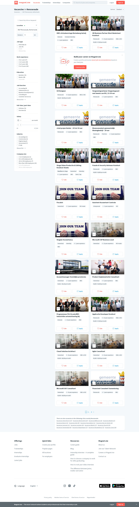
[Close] (136, 504)
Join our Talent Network (107, 449)
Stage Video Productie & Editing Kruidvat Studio (69, 166)
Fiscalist (60, 202)
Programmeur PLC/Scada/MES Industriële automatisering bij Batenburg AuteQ (68, 315)
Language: (21, 486)
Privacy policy (48, 497)
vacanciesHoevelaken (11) (87, 423)
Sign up (120, 3)
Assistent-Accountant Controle (104, 202)
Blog (72, 449)
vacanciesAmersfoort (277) (64, 421)
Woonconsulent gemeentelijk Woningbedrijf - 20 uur (103, 129)
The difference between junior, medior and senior (81, 469)
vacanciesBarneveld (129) (80, 421)
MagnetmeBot (91, 497)
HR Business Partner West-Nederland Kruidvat (106, 34)
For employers (47, 456)
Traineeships (46, 3)
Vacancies (36, 3)
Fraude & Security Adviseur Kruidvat (106, 165)
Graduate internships (21, 456)
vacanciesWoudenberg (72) (96, 427)
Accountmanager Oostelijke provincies (71, 277)
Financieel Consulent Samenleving (105, 388)
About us (101, 445)
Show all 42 (20, 148)
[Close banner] (122, 55)
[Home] (22, 2)
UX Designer (61, 91)
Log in (112, 3)
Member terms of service (61, 497)
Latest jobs (18, 460)
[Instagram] (65, 486)
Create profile (80, 67)
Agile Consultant (98, 351)
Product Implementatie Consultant (105, 277)
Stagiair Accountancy (65, 240)
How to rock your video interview (82, 465)
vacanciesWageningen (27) (80, 427)
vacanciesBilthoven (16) (95, 421)
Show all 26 (20, 99)
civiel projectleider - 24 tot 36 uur (69, 128)
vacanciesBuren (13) (62, 423)
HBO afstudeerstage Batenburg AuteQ (71, 33)
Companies (66, 3)
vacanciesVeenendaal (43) (64, 427)
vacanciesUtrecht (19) (104, 425)
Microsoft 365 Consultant (66, 388)
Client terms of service (77, 497)
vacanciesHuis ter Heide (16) (104, 423)
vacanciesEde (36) (74, 423)
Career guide (74, 445)
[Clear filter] (36, 25)
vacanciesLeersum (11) (63, 425)
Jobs (16, 445)
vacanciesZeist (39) (110, 427)
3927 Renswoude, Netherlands (31, 12)
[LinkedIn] (69, 486)
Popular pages (47, 449)
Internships (56, 3)
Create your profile (49, 445)
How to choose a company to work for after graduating (82, 459)
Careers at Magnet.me (106, 452)
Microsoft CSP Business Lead (103, 240)
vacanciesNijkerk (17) (91, 425)
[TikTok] (74, 486)
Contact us (102, 456)
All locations (46, 452)
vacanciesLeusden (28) (77, 425)
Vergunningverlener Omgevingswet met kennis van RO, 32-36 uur (105, 92)
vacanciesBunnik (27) (109, 421)
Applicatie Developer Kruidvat (103, 314)
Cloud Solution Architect (66, 351)
